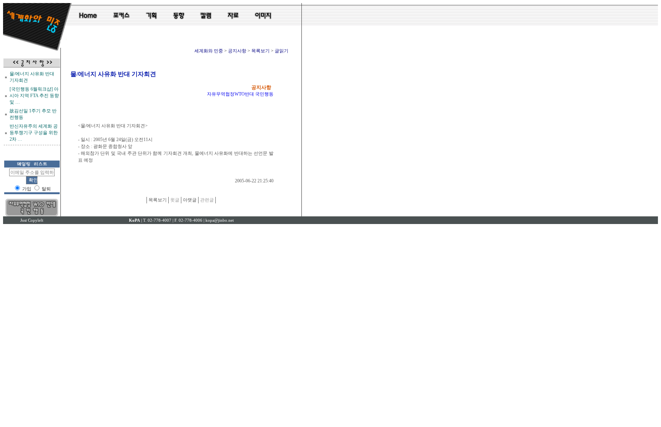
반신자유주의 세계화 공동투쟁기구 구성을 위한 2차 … (34, 132)
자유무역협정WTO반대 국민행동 (240, 94)
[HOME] (88, 24)
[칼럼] (205, 24)
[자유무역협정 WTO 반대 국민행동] (31, 215)
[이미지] (262, 24)
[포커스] (121, 24)
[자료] (233, 24)
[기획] (151, 24)
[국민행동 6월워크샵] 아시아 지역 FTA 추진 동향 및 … (34, 95)
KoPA (134, 220)
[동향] (178, 24)
